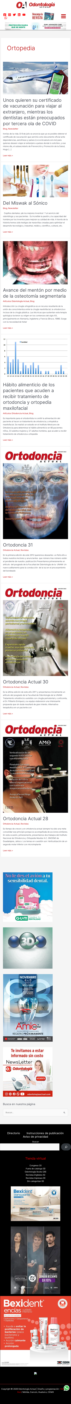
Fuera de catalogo (34, 1168)
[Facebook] (4, 14)
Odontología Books (33, 1172)
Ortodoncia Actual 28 (25, 818)
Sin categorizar (34, 1181)
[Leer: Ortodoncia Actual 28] (35, 767)
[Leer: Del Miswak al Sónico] (35, 181)
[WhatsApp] (5, 17)
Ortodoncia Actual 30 (25, 682)
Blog (5, 129)
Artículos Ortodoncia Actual (15, 413)
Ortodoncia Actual (11, 550)
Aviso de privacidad (35, 1136)
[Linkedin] (19, 14)
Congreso (34, 1165)
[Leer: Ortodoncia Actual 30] (35, 631)
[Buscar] (66, 1147)
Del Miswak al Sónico (25, 203)
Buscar (35, 1142)
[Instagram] (9, 14)
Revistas (25, 550)
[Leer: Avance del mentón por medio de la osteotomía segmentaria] (35, 262)
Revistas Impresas (34, 1178)
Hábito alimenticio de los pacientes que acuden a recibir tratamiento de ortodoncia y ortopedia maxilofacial (29, 396)
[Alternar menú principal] (63, 16)
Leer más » (8, 155)
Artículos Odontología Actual (16, 301)
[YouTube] (23, 14)
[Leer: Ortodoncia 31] (35, 494)
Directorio (13, 1133)
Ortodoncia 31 (18, 545)
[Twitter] (14, 14)
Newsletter (13, 129)
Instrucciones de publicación (45, 1133)
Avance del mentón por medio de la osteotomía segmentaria (35, 293)
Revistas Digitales (34, 1175)
